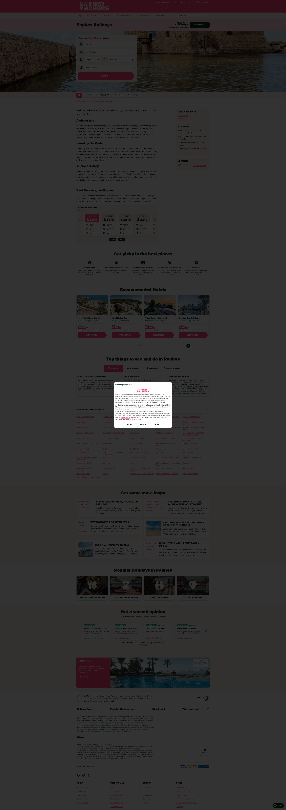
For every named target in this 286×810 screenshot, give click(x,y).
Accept (129, 424)
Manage (143, 424)
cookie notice (125, 417)
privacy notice (136, 419)
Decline (156, 424)
